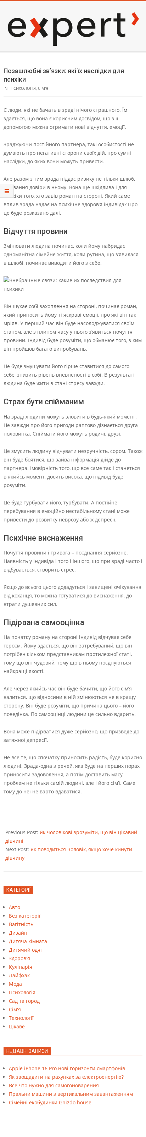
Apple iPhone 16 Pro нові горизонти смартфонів (67, 1068)
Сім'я (43, 88)
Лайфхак (19, 975)
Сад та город (24, 1000)
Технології (21, 1018)
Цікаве (17, 1026)
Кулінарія (20, 966)
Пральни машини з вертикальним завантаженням (71, 1093)
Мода (15, 983)
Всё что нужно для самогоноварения (54, 1085)
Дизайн (18, 932)
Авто (14, 907)
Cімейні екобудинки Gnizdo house (50, 1102)
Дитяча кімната (28, 941)
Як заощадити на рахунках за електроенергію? (66, 1076)
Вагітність (21, 924)
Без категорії (24, 915)
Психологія (23, 88)
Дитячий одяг (26, 949)
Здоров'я (19, 958)
